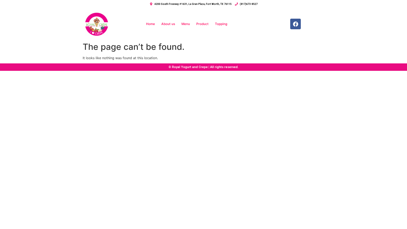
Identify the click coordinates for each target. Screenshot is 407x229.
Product (202, 24)
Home (150, 24)
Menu (185, 24)
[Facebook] (295, 24)
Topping (221, 24)
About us (168, 24)
